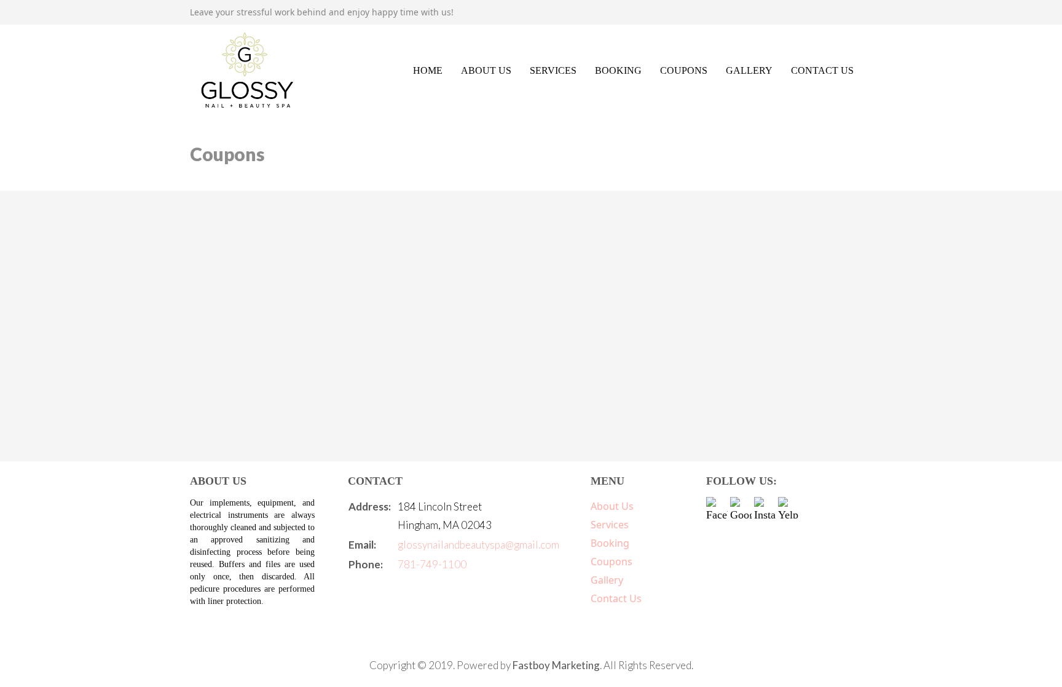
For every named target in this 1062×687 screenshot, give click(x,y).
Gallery (749, 70)
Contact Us (822, 70)
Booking (618, 70)
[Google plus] (741, 507)
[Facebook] (717, 507)
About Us (486, 70)
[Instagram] (765, 507)
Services (553, 70)
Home (427, 70)
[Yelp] (789, 507)
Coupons (683, 70)
